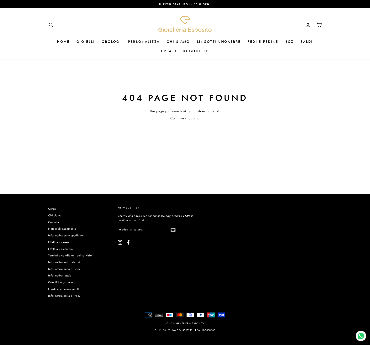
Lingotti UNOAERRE (219, 41)
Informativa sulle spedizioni (66, 235)
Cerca (52, 209)
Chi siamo (55, 215)
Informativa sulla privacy (64, 269)
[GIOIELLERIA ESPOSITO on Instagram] (120, 242)
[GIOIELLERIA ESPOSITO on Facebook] (128, 242)
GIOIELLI (86, 41)
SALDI (307, 41)
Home (63, 41)
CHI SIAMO (178, 41)
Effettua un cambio (60, 249)
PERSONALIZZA (144, 41)
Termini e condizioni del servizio (70, 255)
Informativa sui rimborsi (64, 262)
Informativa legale (59, 275)
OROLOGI (111, 41)
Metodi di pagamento (62, 229)
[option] (185, 4)
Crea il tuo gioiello (60, 282)
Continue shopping (185, 118)
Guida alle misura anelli (64, 289)
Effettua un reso (58, 242)
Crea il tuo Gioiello (185, 51)
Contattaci (54, 222)
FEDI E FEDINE (263, 41)
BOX (289, 41)
